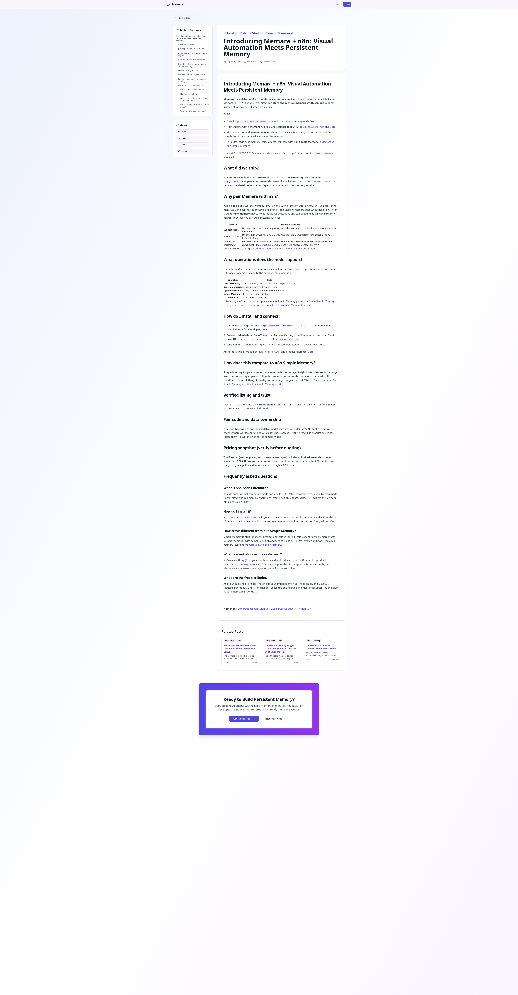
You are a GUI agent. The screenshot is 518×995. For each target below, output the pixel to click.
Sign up (264, 608)
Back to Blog (184, 18)
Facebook (185, 145)
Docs (332, 126)
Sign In (347, 4)
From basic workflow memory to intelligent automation (284, 248)
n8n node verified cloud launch (258, 408)
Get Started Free (241, 718)
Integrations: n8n (314, 126)
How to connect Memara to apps (291, 305)
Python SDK (304, 608)
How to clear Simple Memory (254, 305)
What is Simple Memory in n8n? (265, 384)
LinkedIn (185, 138)
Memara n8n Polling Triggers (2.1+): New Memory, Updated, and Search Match (281, 648)
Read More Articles (275, 718)
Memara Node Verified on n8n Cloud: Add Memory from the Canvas (240, 648)
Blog (337, 4)
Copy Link (185, 151)
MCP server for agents (283, 608)
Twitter (184, 132)
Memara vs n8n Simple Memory (263, 544)
